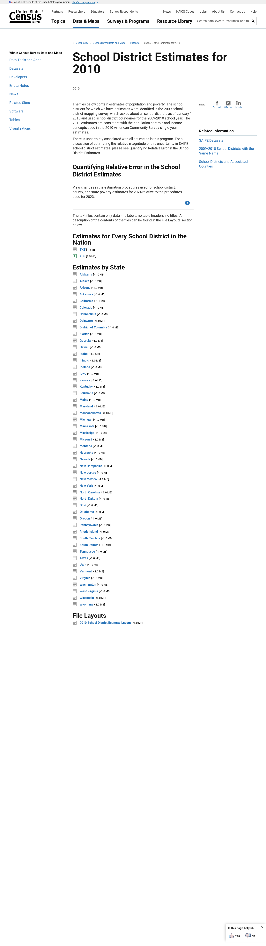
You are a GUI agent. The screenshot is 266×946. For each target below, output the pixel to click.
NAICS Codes (185, 11)
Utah (83, 565)
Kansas (85, 380)
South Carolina (90, 538)
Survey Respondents (124, 11)
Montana (86, 446)
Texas (84, 558)
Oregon (85, 518)
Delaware (86, 321)
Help (253, 11)
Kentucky (86, 386)
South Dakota (89, 545)
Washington (88, 584)
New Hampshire (91, 466)
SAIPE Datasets (211, 140)
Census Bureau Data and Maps (109, 43)
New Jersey (88, 472)
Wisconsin (87, 598)
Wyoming (86, 604)
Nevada (85, 459)
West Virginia (89, 591)
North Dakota (89, 498)
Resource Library (174, 21)
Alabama (86, 274)
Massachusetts (90, 413)
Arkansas (86, 294)
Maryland (86, 406)
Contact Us (237, 11)
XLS (82, 256)
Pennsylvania (89, 525)
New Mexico (88, 479)
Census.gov (82, 43)
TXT (82, 249)
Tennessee (87, 551)
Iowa (83, 374)
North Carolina (90, 492)
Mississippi (87, 433)
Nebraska (86, 453)
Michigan (86, 419)
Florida (84, 334)
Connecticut (88, 314)
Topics (58, 21)
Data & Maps (86, 21)
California (86, 301)
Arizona (85, 288)
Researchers (76, 11)
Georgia (85, 340)
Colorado (86, 307)
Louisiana (86, 393)
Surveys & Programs (128, 21)
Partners (57, 11)
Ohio (83, 505)
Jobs (203, 11)
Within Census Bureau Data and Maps (35, 53)
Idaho (84, 354)
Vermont (86, 571)
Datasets (135, 43)
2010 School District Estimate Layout (105, 623)
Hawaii (84, 347)
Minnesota (87, 426)
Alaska (84, 281)
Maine (84, 400)
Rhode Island (89, 532)
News (167, 11)
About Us (218, 11)
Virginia (85, 578)
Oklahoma (87, 512)
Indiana (85, 367)
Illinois (84, 360)
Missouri (86, 439)
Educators (97, 11)
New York (86, 486)
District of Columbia (93, 327)
